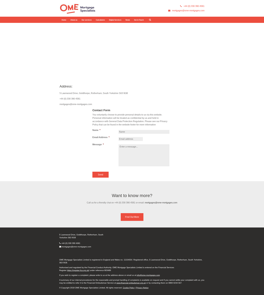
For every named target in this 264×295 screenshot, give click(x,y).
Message (98, 144)
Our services (87, 20)
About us (73, 20)
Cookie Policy (128, 288)
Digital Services (115, 20)
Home (64, 20)
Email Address (100, 137)
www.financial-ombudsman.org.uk (131, 283)
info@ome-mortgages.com (148, 275)
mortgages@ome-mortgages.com (161, 202)
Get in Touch (139, 20)
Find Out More (132, 217)
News (128, 20)
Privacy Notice (142, 288)
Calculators (100, 20)
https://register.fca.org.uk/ (78, 270)
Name (96, 130)
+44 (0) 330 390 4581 (70, 243)
